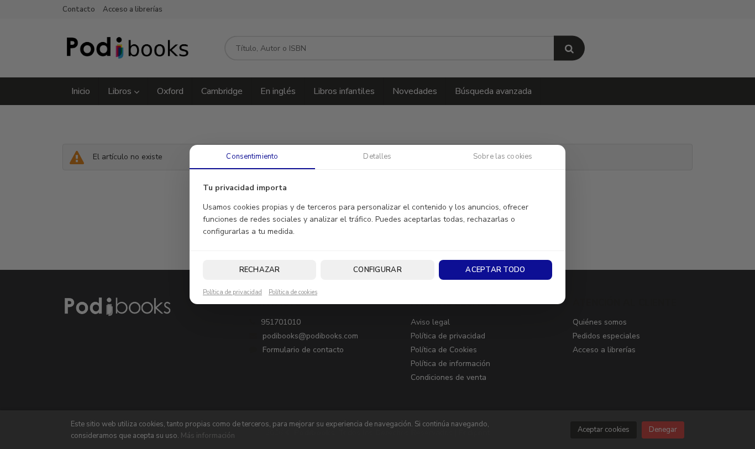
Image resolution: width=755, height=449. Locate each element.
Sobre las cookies (502, 156)
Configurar (377, 270)
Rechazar (259, 270)
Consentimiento (252, 156)
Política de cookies (293, 292)
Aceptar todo (495, 270)
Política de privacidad (232, 292)
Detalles (377, 156)
